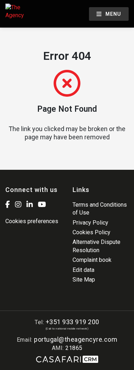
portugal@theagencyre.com (75, 339)
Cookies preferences (31, 221)
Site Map (84, 279)
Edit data (83, 269)
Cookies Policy (91, 232)
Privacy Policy (90, 222)
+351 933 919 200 (72, 322)
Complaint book (92, 259)
